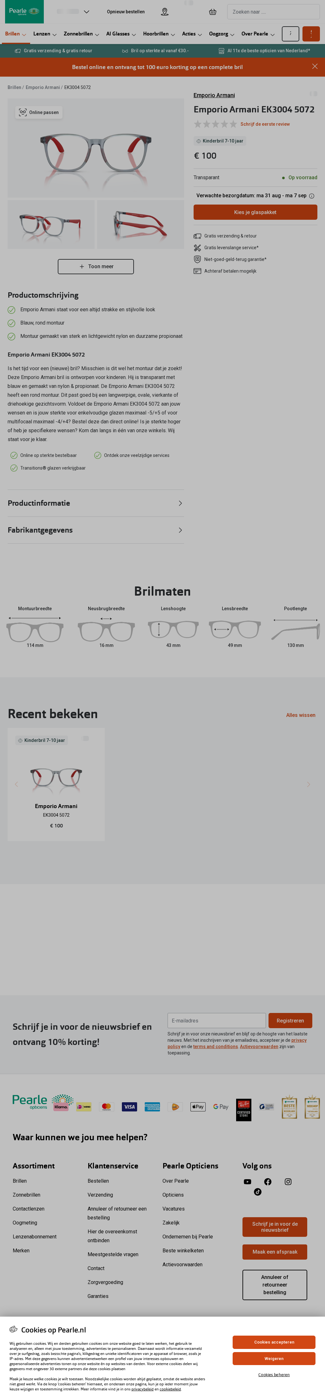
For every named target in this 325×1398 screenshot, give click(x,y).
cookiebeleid (170, 1389)
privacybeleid (142, 1389)
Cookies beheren (274, 1374)
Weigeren (274, 1358)
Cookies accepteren (274, 1342)
